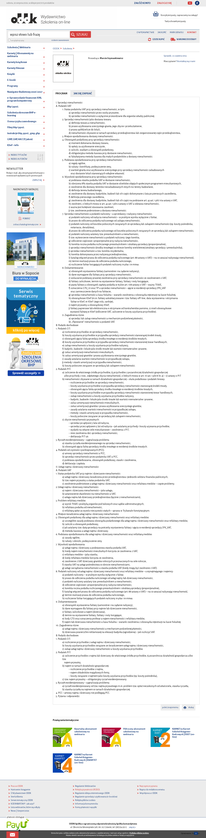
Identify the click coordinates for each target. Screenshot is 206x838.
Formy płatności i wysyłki (86, 807)
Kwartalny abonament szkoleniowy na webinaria (85, 732)
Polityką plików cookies (139, 833)
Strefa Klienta (17, 797)
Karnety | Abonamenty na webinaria (20, 54)
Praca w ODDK (17, 786)
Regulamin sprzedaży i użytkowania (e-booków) (96, 797)
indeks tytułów (19, 155)
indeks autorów (19, 159)
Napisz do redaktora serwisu (152, 790)
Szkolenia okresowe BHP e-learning (21, 114)
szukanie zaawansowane (60, 40)
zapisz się (37, 180)
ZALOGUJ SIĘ (164, 3)
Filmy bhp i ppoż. (16, 127)
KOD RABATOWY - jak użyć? (22, 804)
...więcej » (132, 827)
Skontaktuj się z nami (186, 61)
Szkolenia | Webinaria (18, 47)
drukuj (191, 707)
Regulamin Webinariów (85, 786)
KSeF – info (13, 145)
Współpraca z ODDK (148, 793)
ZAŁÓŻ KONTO (142, 3)
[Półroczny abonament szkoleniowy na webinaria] (111, 737)
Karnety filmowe (15, 68)
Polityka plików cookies (85, 800)
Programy (12, 86)
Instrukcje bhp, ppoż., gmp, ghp (23, 133)
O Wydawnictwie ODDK (21, 793)
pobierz (26, 218)
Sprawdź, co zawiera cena (175, 56)
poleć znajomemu (170, 707)
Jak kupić (162, 32)
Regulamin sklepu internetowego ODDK (92, 793)
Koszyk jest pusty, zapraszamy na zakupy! (179, 15)
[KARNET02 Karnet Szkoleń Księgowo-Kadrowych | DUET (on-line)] (160, 737)
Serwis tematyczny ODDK (22, 800)
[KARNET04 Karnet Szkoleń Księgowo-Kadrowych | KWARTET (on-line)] (62, 763)
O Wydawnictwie (145, 32)
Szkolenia (67, 48)
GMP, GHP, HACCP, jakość (20, 139)
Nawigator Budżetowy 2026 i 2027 (24, 92)
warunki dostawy (186, 39)
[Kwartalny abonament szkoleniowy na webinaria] (62, 737)
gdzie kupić (158, 39)
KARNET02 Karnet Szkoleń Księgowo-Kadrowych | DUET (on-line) (183, 733)
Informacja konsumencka (86, 804)
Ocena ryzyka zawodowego (21, 121)
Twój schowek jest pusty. (175, 21)
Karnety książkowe (17, 62)
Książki (11, 74)
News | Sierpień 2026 (20, 811)
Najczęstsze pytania (148, 786)
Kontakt (191, 32)
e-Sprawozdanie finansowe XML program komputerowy (24, 99)
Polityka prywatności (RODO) (87, 790)
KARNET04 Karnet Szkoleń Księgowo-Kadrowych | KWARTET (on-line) (85, 758)
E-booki (11, 80)
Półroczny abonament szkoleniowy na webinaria (134, 732)
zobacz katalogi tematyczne (25, 224)
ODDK (56, 48)
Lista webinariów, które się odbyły (25, 807)
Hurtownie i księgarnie (20, 790)
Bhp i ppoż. (13, 106)
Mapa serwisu (177, 32)
